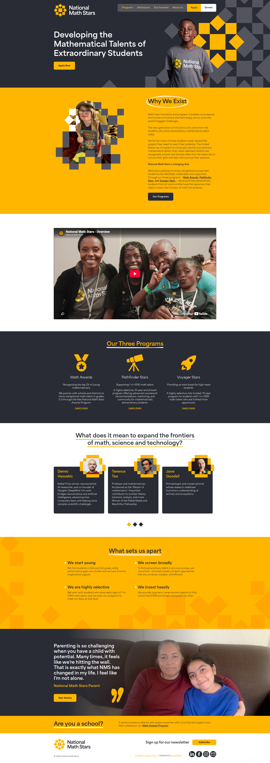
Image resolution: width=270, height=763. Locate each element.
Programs (127, 8)
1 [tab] (129, 524)
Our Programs (161, 196)
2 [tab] (135, 524)
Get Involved (161, 8)
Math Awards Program (155, 726)
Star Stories (65, 697)
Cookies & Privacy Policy (146, 756)
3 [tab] (140, 524)
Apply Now (64, 65)
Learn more (81, 408)
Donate (209, 8)
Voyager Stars (167, 181)
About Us (177, 8)
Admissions (143, 8)
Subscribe (204, 742)
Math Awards (190, 178)
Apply (194, 8)
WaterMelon (176, 756)
